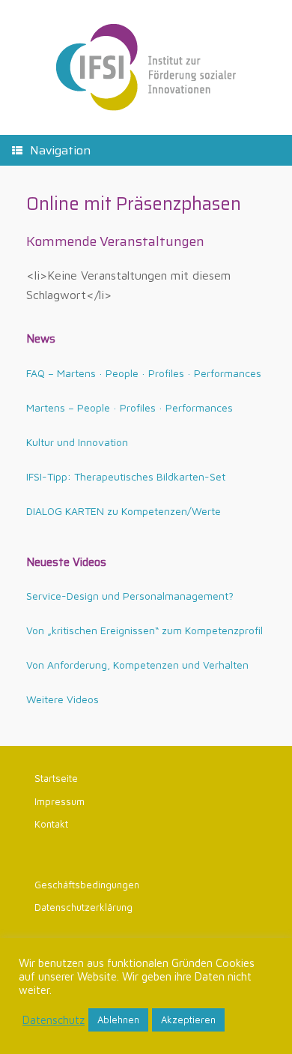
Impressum (59, 801)
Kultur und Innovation (77, 442)
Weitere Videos (62, 699)
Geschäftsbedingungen (86, 885)
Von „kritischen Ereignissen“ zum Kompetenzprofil (144, 630)
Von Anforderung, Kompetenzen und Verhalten (137, 664)
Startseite (56, 778)
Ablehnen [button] (118, 1020)
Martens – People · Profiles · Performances (129, 407)
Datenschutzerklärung (83, 907)
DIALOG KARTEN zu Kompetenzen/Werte (123, 511)
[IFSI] (146, 67)
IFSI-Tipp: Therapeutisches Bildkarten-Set (125, 476)
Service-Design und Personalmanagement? (130, 595)
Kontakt (51, 824)
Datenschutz (53, 1020)
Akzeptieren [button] (188, 1020)
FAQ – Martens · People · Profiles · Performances (143, 373)
